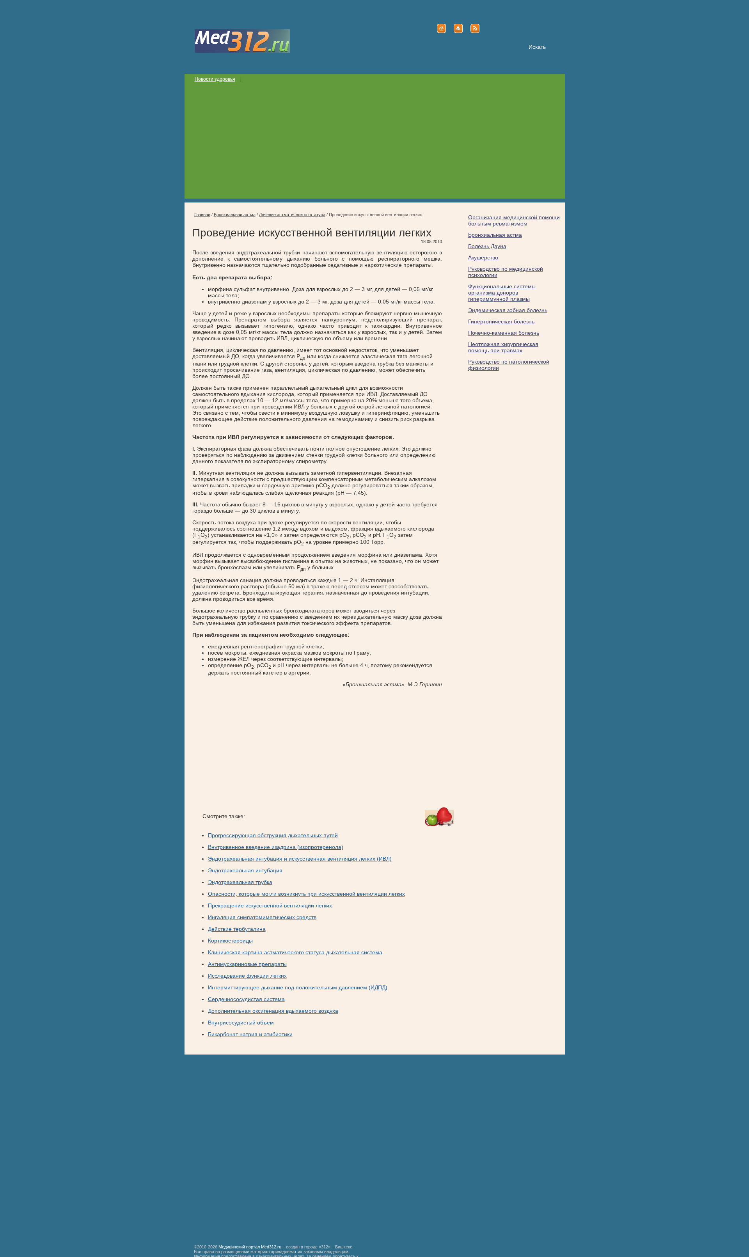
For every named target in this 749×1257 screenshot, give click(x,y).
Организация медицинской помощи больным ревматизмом (514, 220)
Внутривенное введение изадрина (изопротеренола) (275, 847)
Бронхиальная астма (495, 235)
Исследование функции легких (247, 976)
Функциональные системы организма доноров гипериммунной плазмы (502, 292)
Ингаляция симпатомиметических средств (262, 917)
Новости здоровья (215, 79)
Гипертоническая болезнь (501, 321)
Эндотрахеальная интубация (245, 870)
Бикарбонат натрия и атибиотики (250, 1034)
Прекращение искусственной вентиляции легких (270, 905)
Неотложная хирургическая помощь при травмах (503, 347)
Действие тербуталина (237, 929)
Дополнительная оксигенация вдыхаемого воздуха (273, 1011)
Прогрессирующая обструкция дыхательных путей (273, 835)
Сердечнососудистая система (246, 999)
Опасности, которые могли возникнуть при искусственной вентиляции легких (306, 894)
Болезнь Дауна (487, 246)
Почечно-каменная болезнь (503, 333)
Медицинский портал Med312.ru (249, 1247)
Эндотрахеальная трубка (240, 882)
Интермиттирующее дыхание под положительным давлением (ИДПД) (297, 987)
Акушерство (483, 257)
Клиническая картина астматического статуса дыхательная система (295, 952)
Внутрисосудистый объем (241, 1022)
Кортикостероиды (230, 940)
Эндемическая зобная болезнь (507, 310)
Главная (202, 214)
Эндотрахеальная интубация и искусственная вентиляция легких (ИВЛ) (300, 859)
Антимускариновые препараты (247, 964)
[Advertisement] (375, 144)
